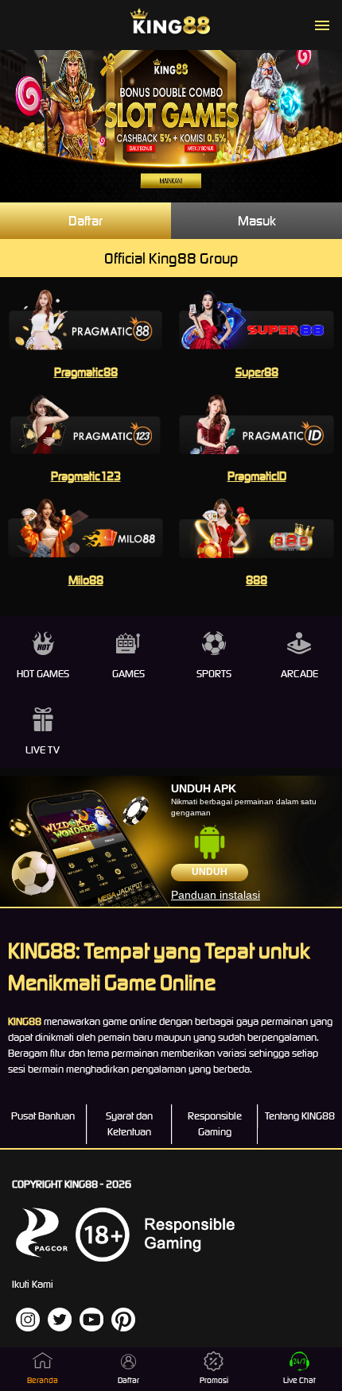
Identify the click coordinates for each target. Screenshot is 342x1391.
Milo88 (85, 580)
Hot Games (43, 673)
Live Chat (299, 1380)
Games (128, 673)
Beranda (42, 1380)
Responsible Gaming (215, 1124)
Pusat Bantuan (43, 1116)
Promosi (214, 1380)
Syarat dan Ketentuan (129, 1124)
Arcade (299, 673)
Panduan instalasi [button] (215, 894)
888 (256, 580)
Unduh (209, 871)
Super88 (256, 372)
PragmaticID (256, 476)
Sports (213, 673)
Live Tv (42, 750)
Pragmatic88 (86, 372)
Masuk (257, 220)
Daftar (85, 220)
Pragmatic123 (86, 476)
